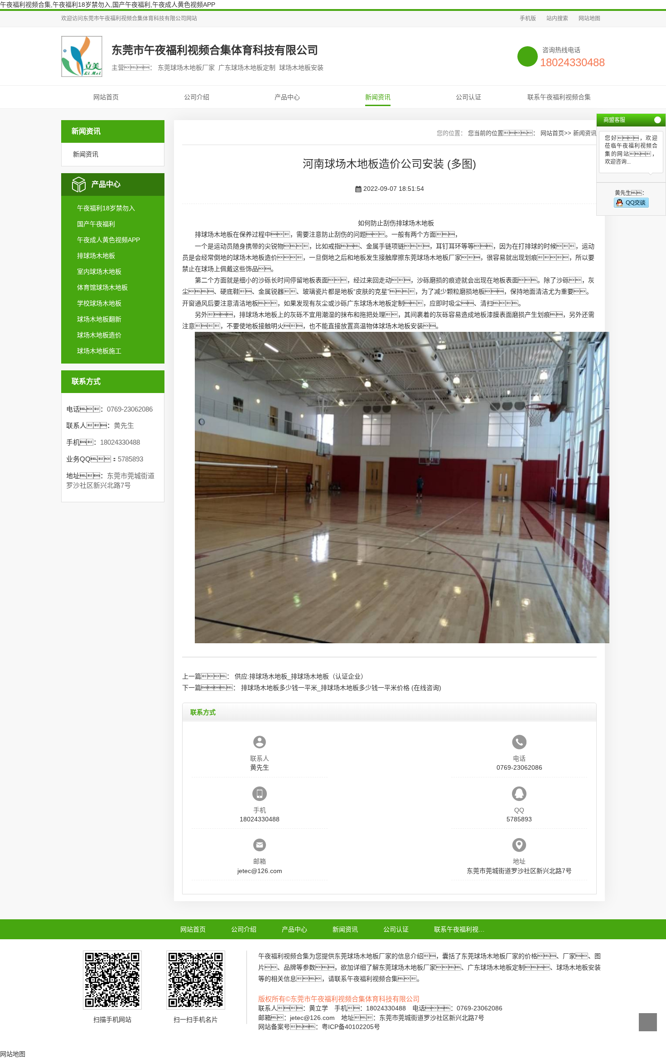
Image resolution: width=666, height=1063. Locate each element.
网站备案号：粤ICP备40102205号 (319, 1026)
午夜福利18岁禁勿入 (106, 208)
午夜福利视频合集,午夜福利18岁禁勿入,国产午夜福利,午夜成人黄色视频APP (107, 4)
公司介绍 (196, 97)
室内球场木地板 (99, 271)
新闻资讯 (378, 97)
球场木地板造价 (99, 335)
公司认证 (468, 97)
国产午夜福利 (96, 224)
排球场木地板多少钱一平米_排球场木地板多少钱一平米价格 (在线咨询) (341, 687)
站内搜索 (557, 18)
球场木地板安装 (401, 326)
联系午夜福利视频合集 (559, 97)
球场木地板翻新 (99, 319)
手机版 (528, 18)
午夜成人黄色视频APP (108, 239)
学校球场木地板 (99, 303)
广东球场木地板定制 (375, 303)
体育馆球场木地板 (102, 287)
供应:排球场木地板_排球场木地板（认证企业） (301, 676)
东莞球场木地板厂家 (432, 257)
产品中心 (287, 97)
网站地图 (589, 18)
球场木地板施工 (99, 350)
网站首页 (106, 97)
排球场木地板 (96, 255)
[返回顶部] (648, 1022)
